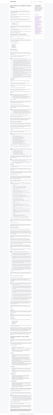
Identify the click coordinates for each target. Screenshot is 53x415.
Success (31, 1)
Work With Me (35, 1)
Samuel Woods (13, 1)
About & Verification (40, 1)
